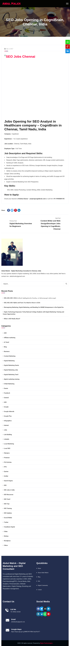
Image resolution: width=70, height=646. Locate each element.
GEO (5, 402)
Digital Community (43, 585)
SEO (5, 485)
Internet (6, 425)
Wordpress (7, 541)
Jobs (5, 430)
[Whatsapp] (45, 614)
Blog (39, 577)
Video (6, 531)
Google (6, 407)
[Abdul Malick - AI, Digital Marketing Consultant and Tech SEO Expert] (11, 3)
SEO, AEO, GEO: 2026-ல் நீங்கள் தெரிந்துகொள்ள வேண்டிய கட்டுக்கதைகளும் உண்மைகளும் (30, 298)
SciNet (6, 476)
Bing (5, 347)
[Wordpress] (38, 614)
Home (39, 568)
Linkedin (6, 439)
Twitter (6, 522)
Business (7, 351)
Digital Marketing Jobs (11, 370)
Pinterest (7, 457)
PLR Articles (8, 462)
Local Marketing (9, 444)
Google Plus (8, 416)
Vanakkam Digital (9, 527)
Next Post (57, 218)
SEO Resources (8, 494)
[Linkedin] (48, 609)
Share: (3, 210)
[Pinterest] (15, 210)
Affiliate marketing (9, 337)
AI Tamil (6, 342)
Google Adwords (9, 411)
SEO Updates (8, 513)
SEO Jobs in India (9, 490)
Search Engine (8, 481)
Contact (40, 589)
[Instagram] (45, 609)
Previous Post (13, 221)
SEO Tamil (7, 499)
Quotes (6, 471)
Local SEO (7, 448)
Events (6, 388)
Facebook (7, 393)
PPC (5, 467)
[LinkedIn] (19, 210)
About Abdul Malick (43, 572)
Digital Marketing (9, 361)
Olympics (7, 453)
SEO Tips (6, 504)
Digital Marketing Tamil (11, 374)
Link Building (8, 434)
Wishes (6, 536)
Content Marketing (9, 356)
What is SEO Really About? (12, 319)
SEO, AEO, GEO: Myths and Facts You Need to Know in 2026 (22, 302)
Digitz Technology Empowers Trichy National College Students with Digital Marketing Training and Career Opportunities (33, 313)
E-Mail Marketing (9, 384)
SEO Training (8, 508)
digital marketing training (11, 379)
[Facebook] (8, 210)
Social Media (8, 517)
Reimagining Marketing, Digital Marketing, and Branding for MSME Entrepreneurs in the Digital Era (34, 307)
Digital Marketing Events (11, 365)
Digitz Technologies (46, 643)
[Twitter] (12, 210)
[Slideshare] (42, 614)
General (6, 397)
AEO (5, 333)
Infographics (8, 421)
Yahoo (6, 545)
